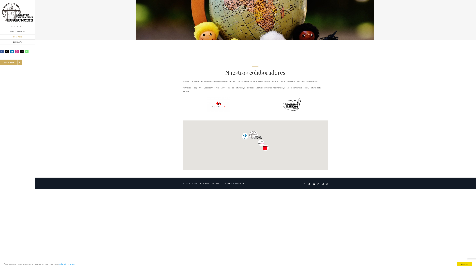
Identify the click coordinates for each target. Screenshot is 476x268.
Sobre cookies (227, 183)
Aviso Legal (204, 183)
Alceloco (240, 183)
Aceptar (464, 264)
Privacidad (215, 183)
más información (66, 264)
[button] (266, 148)
